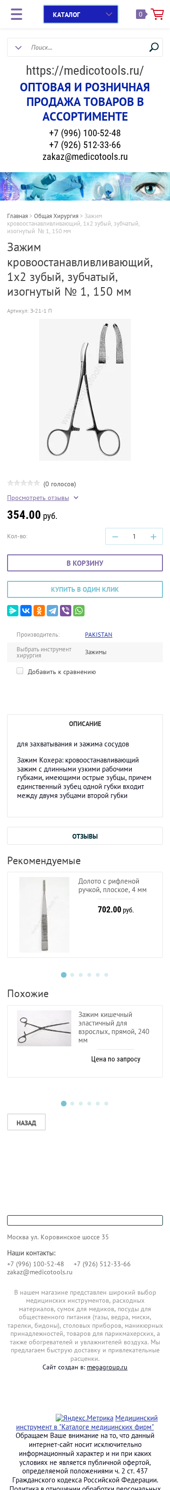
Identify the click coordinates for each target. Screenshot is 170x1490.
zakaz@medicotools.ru (85, 156)
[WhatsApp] (79, 610)
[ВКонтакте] (26, 610)
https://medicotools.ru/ (85, 70)
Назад (26, 1123)
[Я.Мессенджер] (12, 610)
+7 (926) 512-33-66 (85, 144)
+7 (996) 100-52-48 (85, 133)
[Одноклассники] (39, 610)
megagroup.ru (107, 1367)
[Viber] (65, 610)
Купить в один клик (85, 589)
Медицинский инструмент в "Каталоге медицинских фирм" (87, 1422)
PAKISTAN (98, 635)
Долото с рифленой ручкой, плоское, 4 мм (112, 885)
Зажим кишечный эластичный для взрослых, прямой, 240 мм (113, 1027)
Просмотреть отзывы (38, 498)
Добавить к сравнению (61, 671)
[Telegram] (52, 610)
